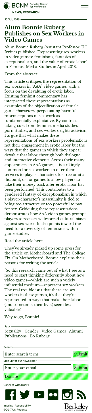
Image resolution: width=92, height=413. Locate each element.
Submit (80, 354)
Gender (31, 331)
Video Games (54, 331)
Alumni (76, 331)
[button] (84, 5)
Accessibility (23, 405)
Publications (15, 336)
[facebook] (11, 395)
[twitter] (25, 395)
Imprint (8, 405)
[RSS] (81, 395)
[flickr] (53, 395)
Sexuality (12, 331)
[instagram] (67, 395)
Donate (11, 376)
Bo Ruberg (40, 336)
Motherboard (42, 253)
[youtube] (39, 395)
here (38, 241)
